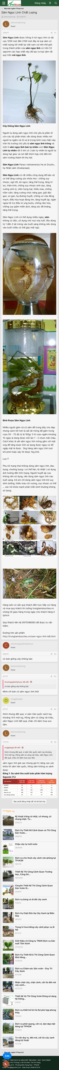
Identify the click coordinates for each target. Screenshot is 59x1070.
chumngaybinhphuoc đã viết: (17, 682)
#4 (55, 709)
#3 (55, 676)
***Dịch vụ (9, 811)
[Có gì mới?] (50, 3)
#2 (55, 654)
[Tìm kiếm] (55, 3)
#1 (55, 33)
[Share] (51, 32)
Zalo (7, 1055)
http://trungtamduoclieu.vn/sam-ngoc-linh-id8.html (29, 636)
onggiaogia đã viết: (13, 747)
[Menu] (4, 3)
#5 (55, 742)
